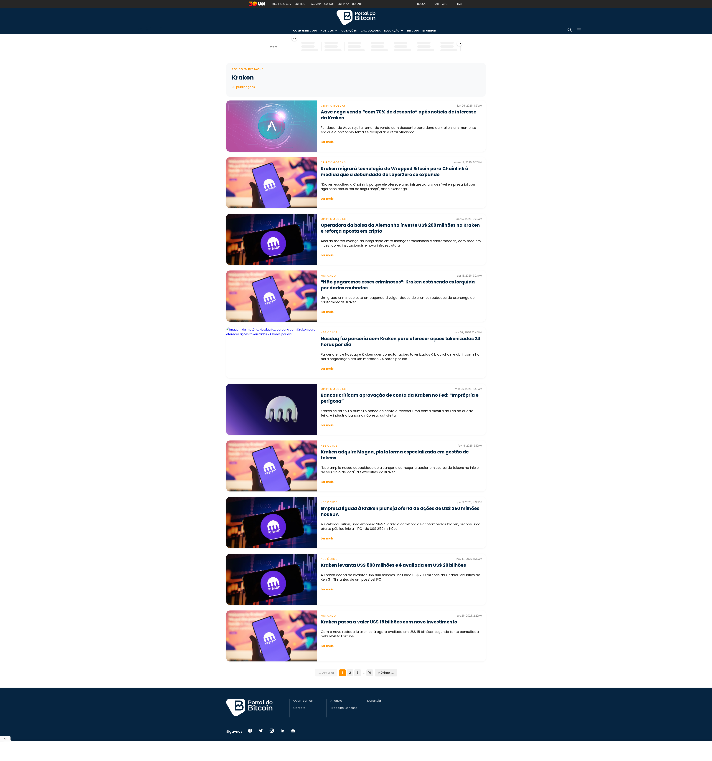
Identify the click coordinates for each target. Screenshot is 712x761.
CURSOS (329, 4)
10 (369, 673)
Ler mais (327, 142)
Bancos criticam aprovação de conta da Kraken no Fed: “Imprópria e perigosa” (400, 398)
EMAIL (459, 4)
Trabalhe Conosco (343, 708)
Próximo (386, 672)
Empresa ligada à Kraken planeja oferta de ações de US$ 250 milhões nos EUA (400, 511)
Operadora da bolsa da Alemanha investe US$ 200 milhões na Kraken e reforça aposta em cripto (400, 228)
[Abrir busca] (569, 30)
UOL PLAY (343, 4)
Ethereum (429, 30)
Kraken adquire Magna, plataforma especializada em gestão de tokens (395, 455)
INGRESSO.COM (281, 4)
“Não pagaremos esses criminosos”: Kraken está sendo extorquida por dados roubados (398, 285)
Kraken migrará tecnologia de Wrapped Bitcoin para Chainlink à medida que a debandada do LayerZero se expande (394, 172)
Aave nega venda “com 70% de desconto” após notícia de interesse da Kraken (398, 115)
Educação (392, 30)
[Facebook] (250, 731)
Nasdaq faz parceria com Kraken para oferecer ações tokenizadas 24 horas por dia (400, 342)
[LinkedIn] (282, 731)
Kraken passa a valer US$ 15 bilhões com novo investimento (389, 622)
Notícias (327, 30)
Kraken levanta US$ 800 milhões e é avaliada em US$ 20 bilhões (393, 565)
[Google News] (293, 731)
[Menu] (579, 30)
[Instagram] (272, 731)
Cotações (349, 30)
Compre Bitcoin (305, 30)
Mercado (329, 276)
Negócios (329, 332)
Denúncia (374, 701)
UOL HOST (300, 4)
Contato (299, 708)
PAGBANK (315, 4)
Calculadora (370, 30)
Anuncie (336, 701)
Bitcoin (413, 30)
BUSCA (421, 4)
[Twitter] (261, 731)
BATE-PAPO (440, 4)
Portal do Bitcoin (356, 17)
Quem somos (303, 701)
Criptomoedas (333, 106)
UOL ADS (357, 4)
